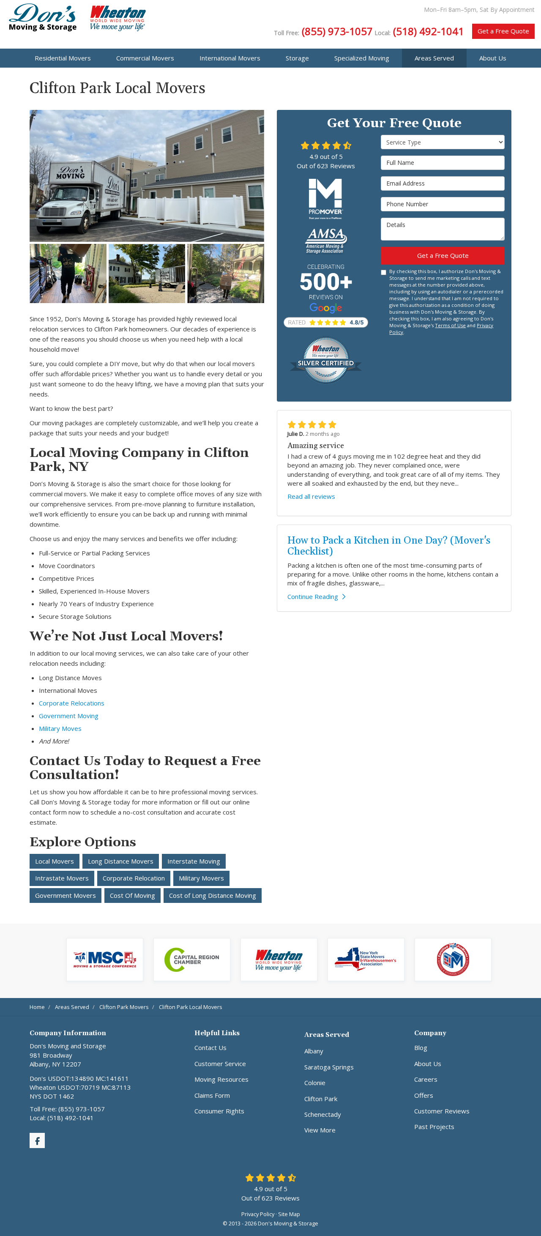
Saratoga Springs (329, 1067)
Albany (313, 1051)
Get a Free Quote (503, 31)
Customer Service (220, 1063)
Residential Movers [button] (63, 58)
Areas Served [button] (434, 58)
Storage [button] (297, 58)
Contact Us (210, 1047)
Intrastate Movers (62, 878)
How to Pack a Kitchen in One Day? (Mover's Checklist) (388, 546)
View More (320, 1130)
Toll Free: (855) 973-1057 (67, 1109)
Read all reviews (311, 496)
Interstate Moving (193, 861)
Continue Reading (312, 596)
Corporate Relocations (71, 703)
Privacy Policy (257, 1214)
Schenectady (322, 1114)
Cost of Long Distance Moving (212, 895)
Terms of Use (450, 325)
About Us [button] (492, 58)
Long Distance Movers (120, 861)
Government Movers (65, 895)
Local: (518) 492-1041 (62, 1117)
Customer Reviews (442, 1111)
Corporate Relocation (134, 878)
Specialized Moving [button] (361, 58)
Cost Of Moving (132, 895)
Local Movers (54, 861)
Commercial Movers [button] (145, 58)
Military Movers (201, 878)
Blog (420, 1047)
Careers (425, 1079)
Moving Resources (221, 1079)
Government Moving (68, 715)
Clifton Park (320, 1098)
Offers (423, 1095)
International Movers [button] (229, 58)
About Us (427, 1063)
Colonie (314, 1082)
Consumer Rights (219, 1111)
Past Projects (434, 1126)
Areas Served (326, 1035)
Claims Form (212, 1095)
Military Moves (60, 728)
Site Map (289, 1214)
